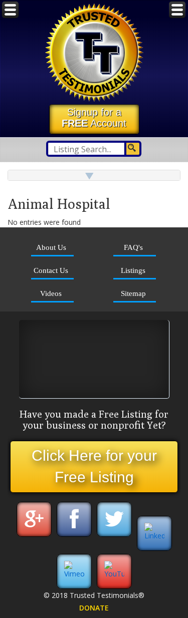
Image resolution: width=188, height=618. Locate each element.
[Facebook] (74, 535)
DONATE (94, 607)
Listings (133, 270)
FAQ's (133, 247)
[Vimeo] (74, 573)
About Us (51, 247)
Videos (51, 293)
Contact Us (51, 270)
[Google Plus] (34, 535)
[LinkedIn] (154, 535)
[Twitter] (114, 535)
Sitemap (133, 293)
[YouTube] (114, 573)
